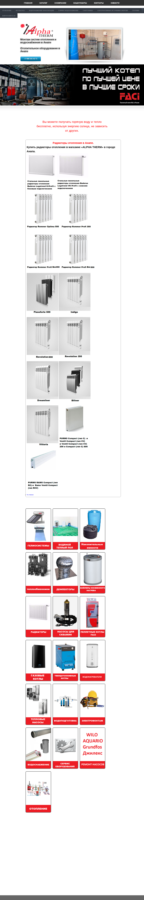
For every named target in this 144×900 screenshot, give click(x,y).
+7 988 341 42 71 (30, 59)
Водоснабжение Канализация (41, 10)
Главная (28, 3)
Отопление (6, 10)
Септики (135, 10)
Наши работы (80, 3)
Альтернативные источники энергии (112, 10)
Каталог (43, 3)
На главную (30, 494)
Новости (115, 3)
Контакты (99, 3)
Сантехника (88, 10)
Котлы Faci (20, 10)
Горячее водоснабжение (68, 10)
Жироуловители (8, 16)
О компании (60, 3)
